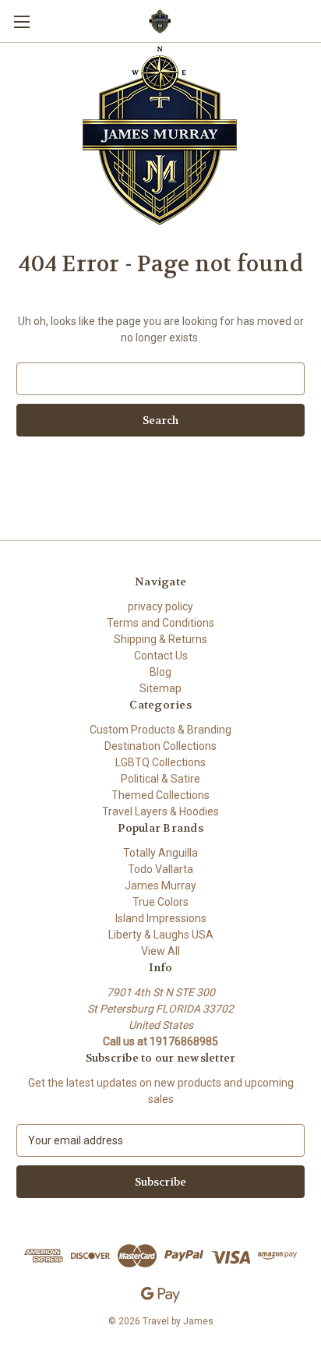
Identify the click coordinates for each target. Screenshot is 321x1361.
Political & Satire (160, 778)
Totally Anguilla (160, 853)
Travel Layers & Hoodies (160, 811)
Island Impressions (160, 918)
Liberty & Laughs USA (160, 934)
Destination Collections (160, 746)
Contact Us (161, 655)
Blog (160, 672)
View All (160, 951)
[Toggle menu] (21, 21)
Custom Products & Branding (160, 729)
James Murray (160, 885)
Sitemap (160, 688)
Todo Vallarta (160, 869)
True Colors (160, 902)
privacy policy (160, 606)
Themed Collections (160, 795)
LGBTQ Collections (160, 762)
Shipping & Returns (160, 639)
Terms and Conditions (160, 623)
